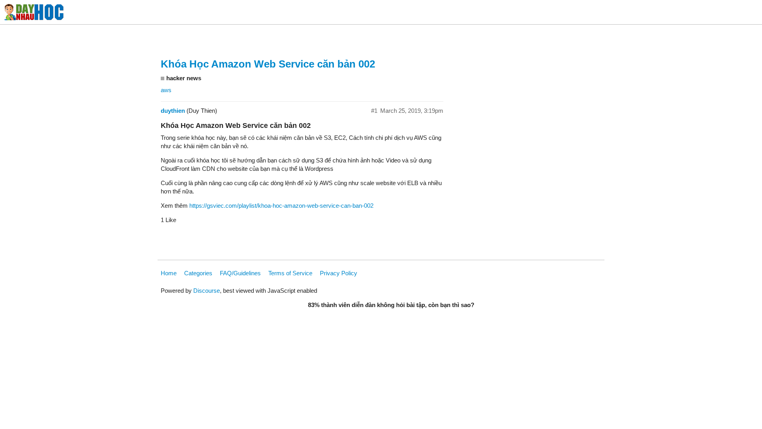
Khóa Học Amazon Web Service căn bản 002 (268, 64)
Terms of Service (290, 273)
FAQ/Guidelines (240, 273)
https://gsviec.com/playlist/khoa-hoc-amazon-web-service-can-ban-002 (281, 205)
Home (169, 273)
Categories (198, 273)
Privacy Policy (338, 273)
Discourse (206, 290)
